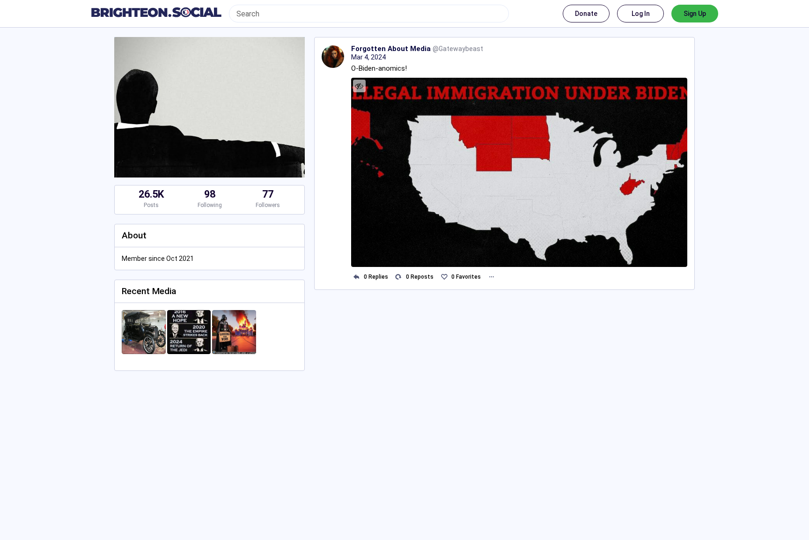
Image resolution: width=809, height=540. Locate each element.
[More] (491, 277)
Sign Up (695, 13)
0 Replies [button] (376, 277)
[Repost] (398, 277)
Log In (641, 13)
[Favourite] (444, 277)
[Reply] (356, 277)
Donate (586, 13)
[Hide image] (359, 86)
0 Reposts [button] (420, 277)
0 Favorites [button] (466, 277)
